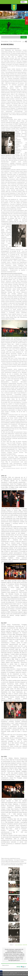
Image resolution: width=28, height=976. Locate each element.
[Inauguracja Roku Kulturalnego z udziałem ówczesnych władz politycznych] (14, 911)
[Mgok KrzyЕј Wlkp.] (14, 27)
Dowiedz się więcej (13, 972)
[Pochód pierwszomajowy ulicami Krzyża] (14, 877)
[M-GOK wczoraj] (14, 870)
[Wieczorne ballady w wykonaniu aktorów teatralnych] (14, 932)
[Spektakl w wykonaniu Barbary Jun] (14, 918)
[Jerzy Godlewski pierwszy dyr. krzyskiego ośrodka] (14, 905)
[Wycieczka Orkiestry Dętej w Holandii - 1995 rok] (14, 891)
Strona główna (4, 41)
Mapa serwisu (5, 965)
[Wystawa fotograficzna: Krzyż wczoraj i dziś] (14, 939)
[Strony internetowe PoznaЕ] (21, 966)
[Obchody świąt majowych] (14, 925)
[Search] (10, 37)
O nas (10, 41)
